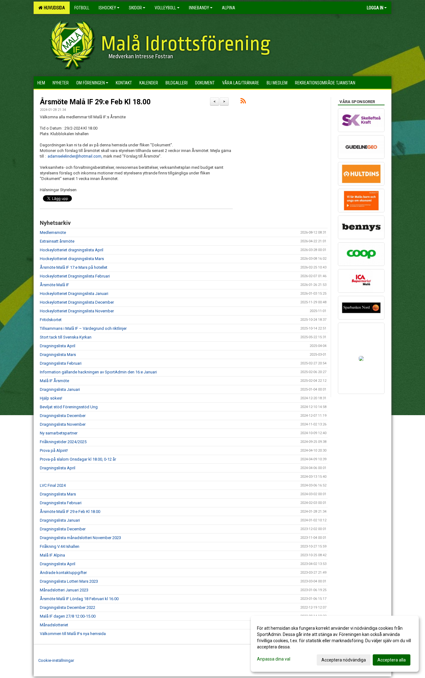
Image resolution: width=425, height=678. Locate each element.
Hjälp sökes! (51, 398)
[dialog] (335, 644)
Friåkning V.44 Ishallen (59, 546)
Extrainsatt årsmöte (57, 241)
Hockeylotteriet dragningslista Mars (72, 258)
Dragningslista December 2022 (67, 607)
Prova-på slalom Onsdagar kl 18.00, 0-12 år (78, 459)
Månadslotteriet (54, 625)
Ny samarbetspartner (58, 433)
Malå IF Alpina (52, 555)
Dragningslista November (63, 424)
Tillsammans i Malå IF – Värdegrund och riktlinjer (83, 328)
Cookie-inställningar (56, 660)
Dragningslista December (63, 415)
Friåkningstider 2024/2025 (63, 441)
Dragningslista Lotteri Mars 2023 (69, 581)
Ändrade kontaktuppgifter (63, 572)
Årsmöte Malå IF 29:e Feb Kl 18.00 (95, 102)
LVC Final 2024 (53, 485)
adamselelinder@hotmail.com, (75, 156)
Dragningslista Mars (58, 354)
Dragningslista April (57, 346)
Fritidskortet (51, 319)
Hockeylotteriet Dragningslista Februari (75, 276)
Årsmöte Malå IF (54, 284)
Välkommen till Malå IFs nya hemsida (73, 633)
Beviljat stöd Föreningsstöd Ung (69, 407)
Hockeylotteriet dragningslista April (71, 250)
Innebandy (199, 7)
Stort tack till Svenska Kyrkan (65, 337)
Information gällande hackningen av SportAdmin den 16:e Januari (98, 372)
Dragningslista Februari (61, 363)
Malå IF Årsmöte (54, 380)
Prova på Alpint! (54, 450)
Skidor (135, 7)
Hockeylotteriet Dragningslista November (77, 311)
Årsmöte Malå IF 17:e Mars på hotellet (73, 267)
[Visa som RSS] (243, 102)
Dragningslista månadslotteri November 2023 (80, 537)
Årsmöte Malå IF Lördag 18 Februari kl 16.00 (79, 598)
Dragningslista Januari (60, 389)
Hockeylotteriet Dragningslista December (77, 302)
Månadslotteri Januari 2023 (64, 590)
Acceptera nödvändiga (343, 659)
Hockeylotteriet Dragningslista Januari (74, 293)
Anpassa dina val (273, 659)
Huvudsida (53, 7)
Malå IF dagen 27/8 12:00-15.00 (68, 616)
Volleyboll (165, 7)
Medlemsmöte (53, 232)
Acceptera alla (391, 659)
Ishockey (107, 7)
